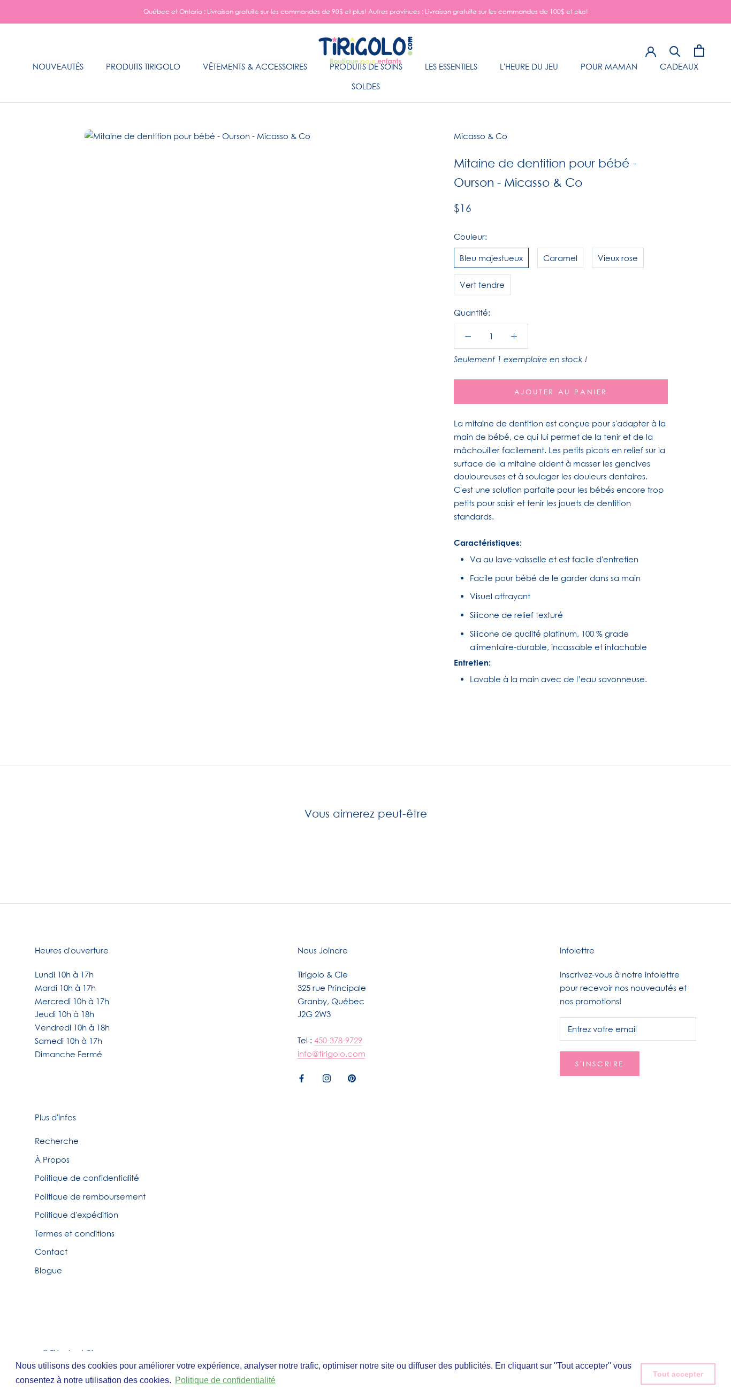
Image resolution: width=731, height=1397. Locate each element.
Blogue (48, 1270)
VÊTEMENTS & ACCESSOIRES (255, 66)
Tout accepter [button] (678, 1374)
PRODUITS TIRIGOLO (143, 66)
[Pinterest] (352, 1078)
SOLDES (366, 86)
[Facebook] (302, 1078)
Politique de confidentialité (87, 1177)
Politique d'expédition (76, 1214)
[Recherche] (675, 50)
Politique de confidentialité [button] (225, 1380)
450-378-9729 (338, 1040)
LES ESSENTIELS (451, 66)
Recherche (57, 1141)
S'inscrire (599, 1063)
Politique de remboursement (90, 1196)
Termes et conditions (75, 1233)
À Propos (52, 1159)
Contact (51, 1251)
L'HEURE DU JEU (529, 66)
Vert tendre (482, 284)
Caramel (560, 257)
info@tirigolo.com (332, 1053)
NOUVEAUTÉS (58, 66)
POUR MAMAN (609, 66)
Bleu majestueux (491, 257)
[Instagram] (327, 1078)
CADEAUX (679, 66)
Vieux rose (618, 257)
